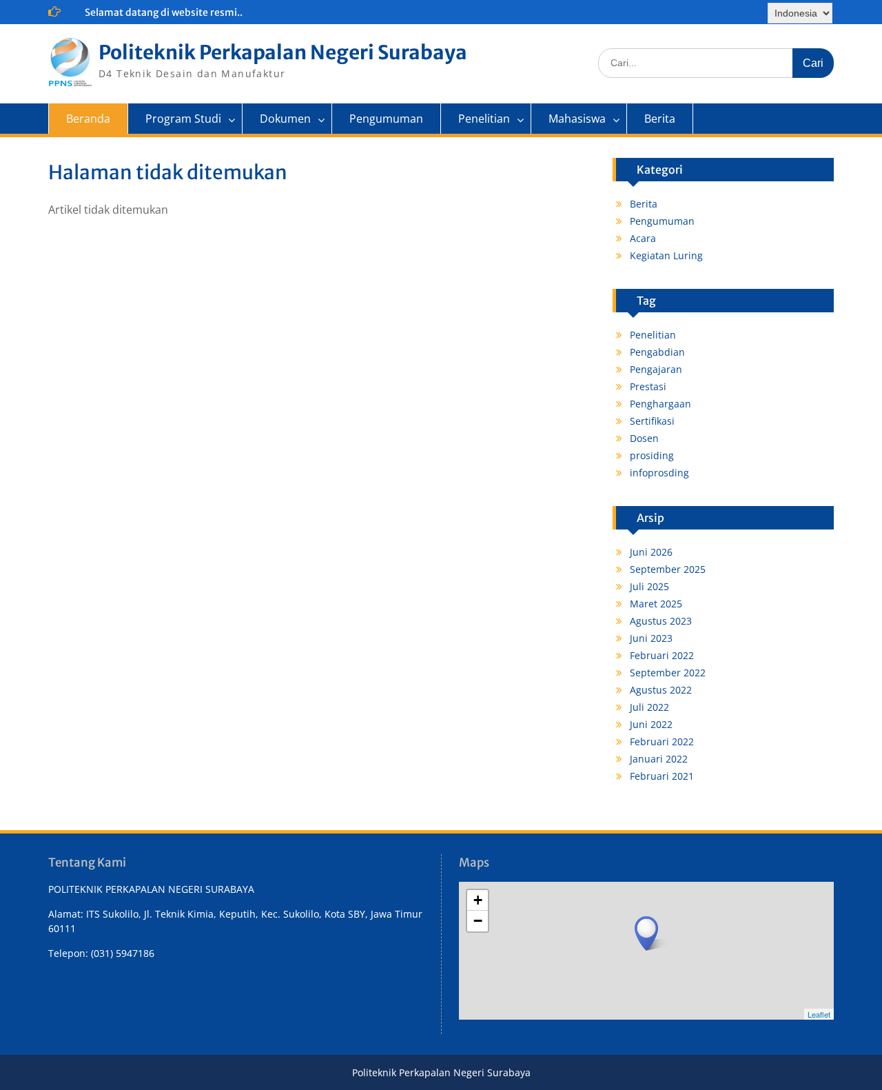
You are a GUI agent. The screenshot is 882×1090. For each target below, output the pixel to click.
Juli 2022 (649, 707)
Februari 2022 (662, 655)
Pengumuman (386, 118)
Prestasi (648, 386)
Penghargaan (660, 403)
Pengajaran (656, 369)
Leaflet (819, 1014)
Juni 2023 (651, 638)
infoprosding (659, 472)
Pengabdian (657, 352)
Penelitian (484, 118)
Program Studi (183, 118)
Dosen (644, 438)
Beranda (88, 118)
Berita (659, 118)
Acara (643, 238)
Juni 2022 (651, 724)
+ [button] (477, 900)
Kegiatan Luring (666, 255)
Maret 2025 (656, 603)
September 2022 (668, 672)
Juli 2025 (649, 586)
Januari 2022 (659, 758)
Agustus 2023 (661, 620)
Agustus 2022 (661, 689)
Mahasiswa (577, 118)
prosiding (652, 455)
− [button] (477, 920)
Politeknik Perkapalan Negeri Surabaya (283, 52)
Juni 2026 (651, 551)
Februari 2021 (662, 776)
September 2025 (668, 569)
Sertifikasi (652, 420)
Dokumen (285, 118)
